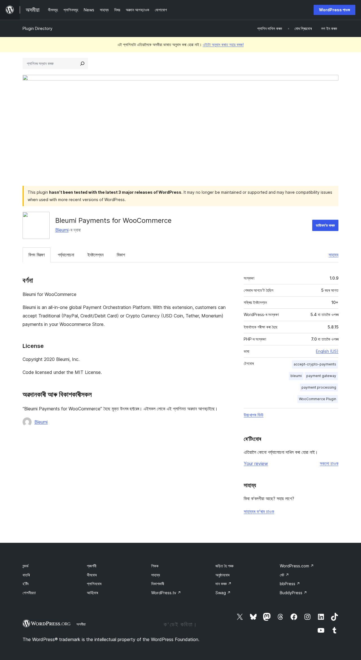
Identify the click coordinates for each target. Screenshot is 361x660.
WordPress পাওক (334, 9)
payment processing (318, 387)
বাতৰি (26, 574)
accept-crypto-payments (315, 364)
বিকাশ (121, 255)
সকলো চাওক (329, 463)
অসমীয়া (81, 624)
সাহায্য (333, 255)
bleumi (296, 376)
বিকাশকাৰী (157, 583)
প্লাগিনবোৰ (94, 583)
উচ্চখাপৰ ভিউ (253, 415)
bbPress (290, 583)
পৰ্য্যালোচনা (66, 255)
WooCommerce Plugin (317, 399)
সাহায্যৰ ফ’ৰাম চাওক (259, 511)
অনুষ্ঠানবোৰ (222, 574)
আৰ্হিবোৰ (92, 592)
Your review (256, 463)
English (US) (327, 351)
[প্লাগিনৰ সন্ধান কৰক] (82, 63)
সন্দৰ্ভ (25, 565)
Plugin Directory (37, 28)
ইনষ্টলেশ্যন (95, 255)
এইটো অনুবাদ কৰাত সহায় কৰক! (223, 44)
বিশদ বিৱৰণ (36, 255)
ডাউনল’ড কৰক (325, 225)
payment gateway (321, 376)
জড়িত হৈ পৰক (224, 565)
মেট (284, 574)
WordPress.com (297, 565)
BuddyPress (293, 592)
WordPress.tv (166, 592)
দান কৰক (223, 583)
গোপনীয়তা (29, 592)
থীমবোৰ (91, 574)
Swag (223, 592)
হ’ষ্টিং (26, 583)
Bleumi (62, 230)
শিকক (155, 565)
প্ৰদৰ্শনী (91, 565)
